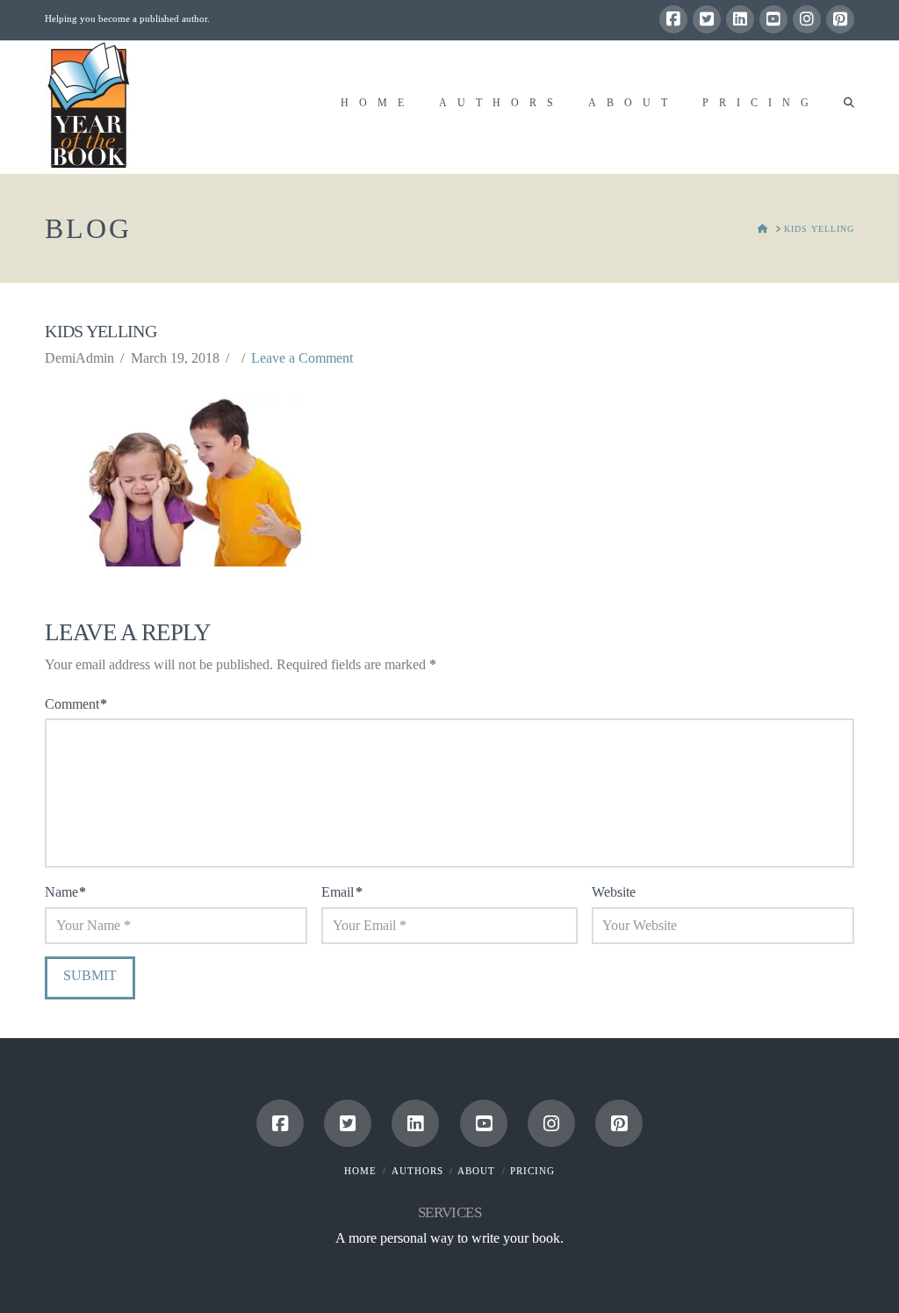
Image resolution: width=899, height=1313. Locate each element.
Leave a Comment (302, 357)
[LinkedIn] (740, 19)
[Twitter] (707, 19)
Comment (76, 703)
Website (614, 891)
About (476, 1170)
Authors (417, 1170)
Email (341, 891)
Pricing (532, 1170)
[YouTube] (773, 19)
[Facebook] (673, 19)
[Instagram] (807, 19)
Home (360, 1170)
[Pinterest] (840, 19)
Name (65, 891)
